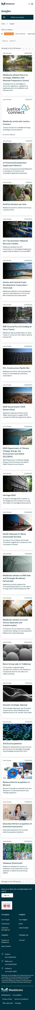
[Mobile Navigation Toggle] (32, 4)
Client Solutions (20, 34)
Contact (22, 940)
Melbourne (8, 961)
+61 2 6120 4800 (11, 971)
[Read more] (17, 63)
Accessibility (17, 995)
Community (5, 924)
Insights (12, 24)
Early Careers (6, 946)
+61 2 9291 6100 (10, 957)
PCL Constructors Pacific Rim (16, 368)
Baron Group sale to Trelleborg (17, 664)
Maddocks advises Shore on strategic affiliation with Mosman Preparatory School (16, 78)
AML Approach (7, 1003)
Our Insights (23, 920)
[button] (33, 49)
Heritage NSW (9, 495)
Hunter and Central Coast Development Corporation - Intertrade (15, 285)
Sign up (6, 895)
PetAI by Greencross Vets (14, 204)
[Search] (29, 4)
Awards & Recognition (5, 929)
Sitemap (18, 1003)
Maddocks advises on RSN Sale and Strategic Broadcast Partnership (17, 578)
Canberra (8, 968)
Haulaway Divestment (13, 863)
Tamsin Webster (10, 134)
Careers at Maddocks (5, 941)
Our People (5, 920)
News (21, 924)
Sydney (7, 954)
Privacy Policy (7, 999)
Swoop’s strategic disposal (15, 705)
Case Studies (9, 34)
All (2, 34)
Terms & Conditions (21, 999)
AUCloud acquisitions (12, 743)
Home (3, 24)
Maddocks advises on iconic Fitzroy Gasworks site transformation (15, 623)
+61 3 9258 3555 (11, 964)
